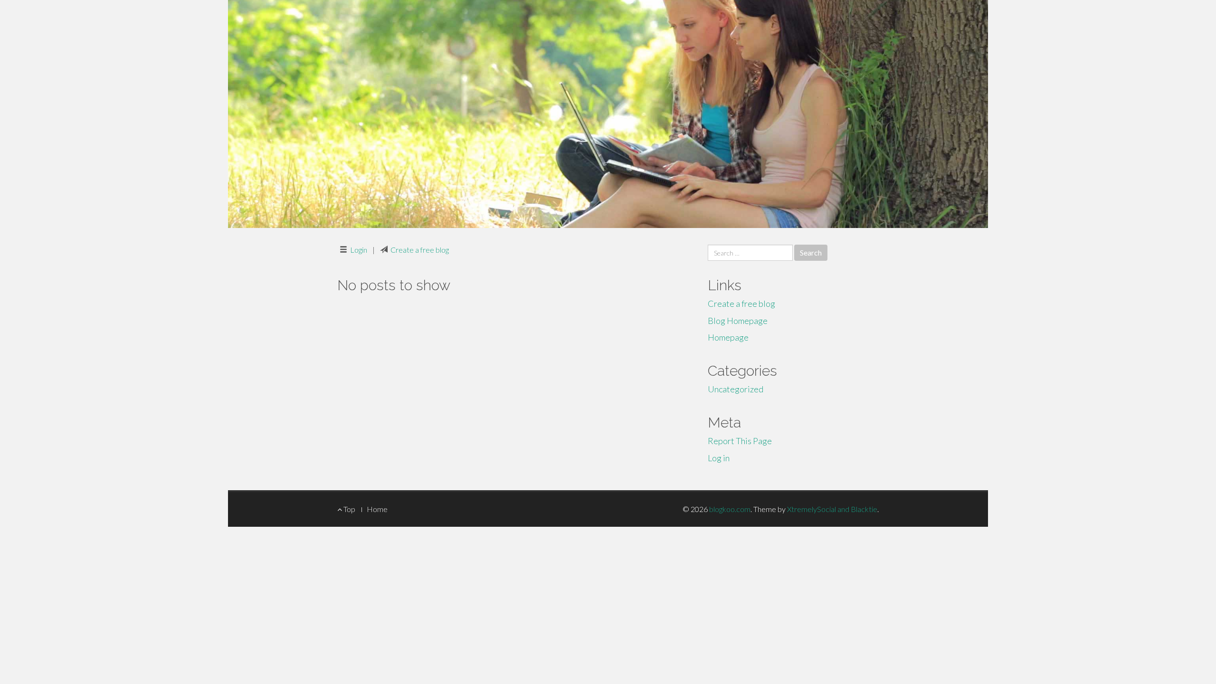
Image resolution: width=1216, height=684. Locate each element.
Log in (719, 458)
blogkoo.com (729, 508)
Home (377, 508)
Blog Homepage (738, 320)
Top (348, 508)
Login (358, 249)
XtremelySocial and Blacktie (832, 508)
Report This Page (740, 441)
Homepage (728, 337)
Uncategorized (735, 389)
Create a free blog (419, 249)
